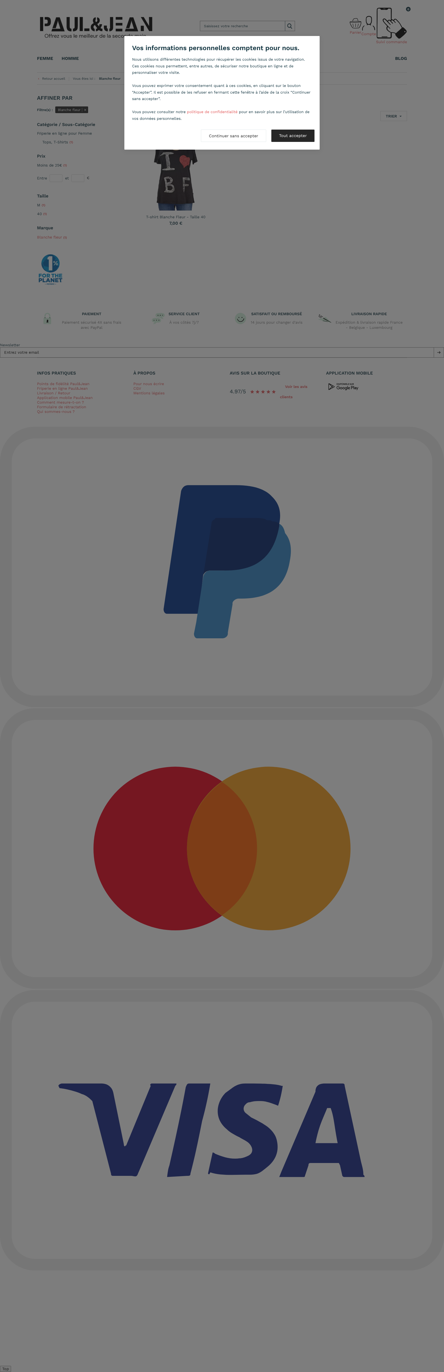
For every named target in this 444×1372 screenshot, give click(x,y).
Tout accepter (293, 135)
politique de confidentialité (212, 112)
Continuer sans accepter (233, 135)
